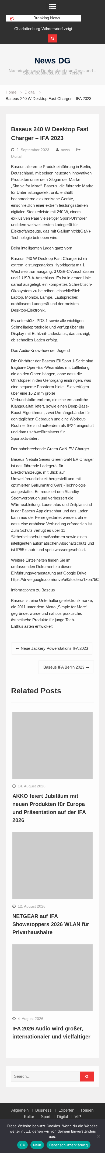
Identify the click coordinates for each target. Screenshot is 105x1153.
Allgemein (20, 1110)
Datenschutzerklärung (68, 1145)
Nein (37, 1145)
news (65, 150)
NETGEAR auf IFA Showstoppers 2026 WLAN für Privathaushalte (50, 924)
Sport (45, 1116)
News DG (52, 60)
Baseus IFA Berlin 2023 (63, 667)
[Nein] (98, 1136)
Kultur (29, 1116)
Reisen (87, 1110)
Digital (16, 156)
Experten (66, 1110)
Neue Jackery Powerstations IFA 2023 (54, 648)
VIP (78, 1116)
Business (43, 1110)
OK (22, 1145)
